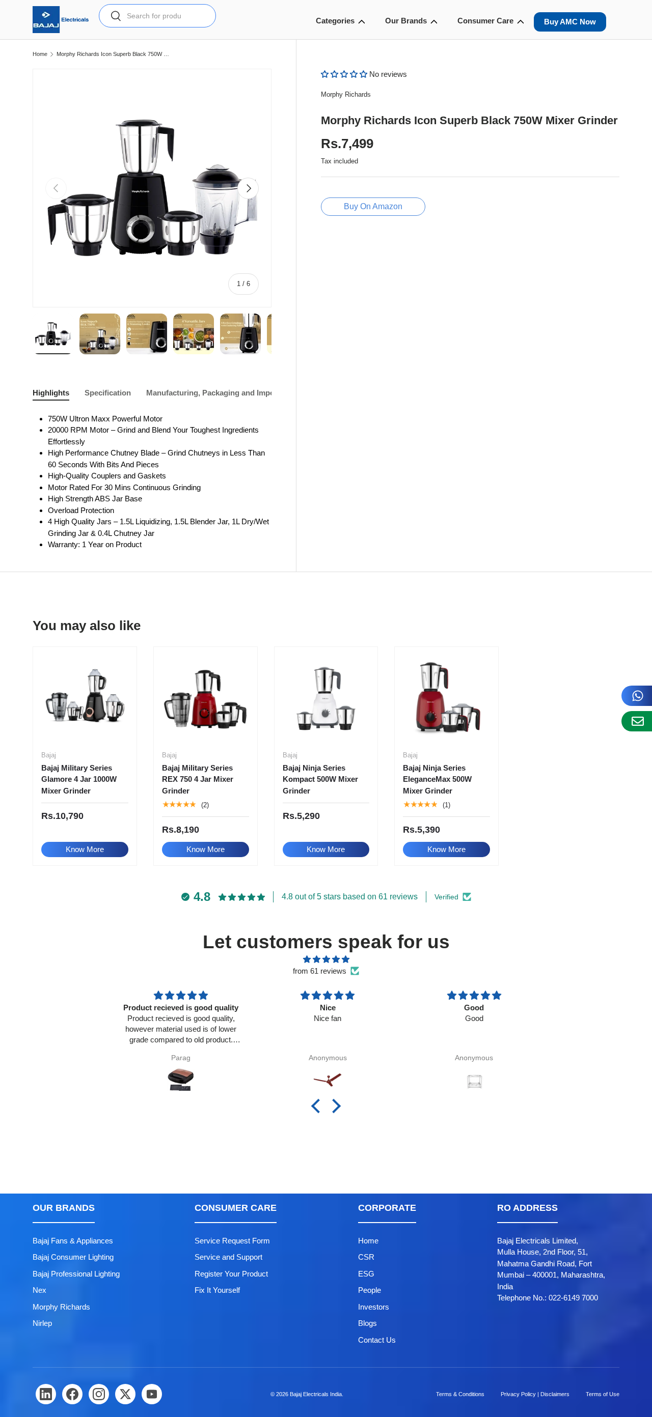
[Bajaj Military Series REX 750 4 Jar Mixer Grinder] (205, 698)
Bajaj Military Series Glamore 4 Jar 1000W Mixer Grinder (79, 779)
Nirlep (42, 1323)
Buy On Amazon (373, 206)
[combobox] (157, 15)
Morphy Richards (346, 94)
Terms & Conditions (460, 1394)
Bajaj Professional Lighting (76, 1273)
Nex (39, 1290)
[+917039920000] (636, 696)
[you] (152, 1394)
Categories (335, 20)
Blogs (367, 1323)
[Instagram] (99, 1394)
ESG (366, 1273)
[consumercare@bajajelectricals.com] (636, 721)
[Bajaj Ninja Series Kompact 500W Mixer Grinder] (326, 698)
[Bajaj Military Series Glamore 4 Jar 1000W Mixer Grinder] (84, 698)
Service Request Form (232, 1240)
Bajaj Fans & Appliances (73, 1240)
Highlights (51, 392)
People (369, 1290)
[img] (326, 960)
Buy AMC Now (570, 21)
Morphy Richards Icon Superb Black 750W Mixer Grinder (114, 54)
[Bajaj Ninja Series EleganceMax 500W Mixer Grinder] (446, 698)
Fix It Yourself (217, 1290)
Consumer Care (485, 20)
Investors (373, 1306)
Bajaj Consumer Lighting (73, 1257)
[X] (125, 1394)
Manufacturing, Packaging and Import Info (221, 392)
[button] (345, 74)
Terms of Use (602, 1394)
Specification (108, 392)
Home (40, 54)
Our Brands (406, 20)
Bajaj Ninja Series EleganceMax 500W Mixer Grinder (437, 779)
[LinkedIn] (46, 1394)
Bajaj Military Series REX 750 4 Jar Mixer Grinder (197, 779)
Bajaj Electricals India (316, 1394)
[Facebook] (72, 1394)
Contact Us (377, 1340)
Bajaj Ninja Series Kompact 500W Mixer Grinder (320, 779)
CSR (366, 1257)
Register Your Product (231, 1273)
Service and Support (228, 1257)
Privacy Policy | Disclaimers (535, 1394)
